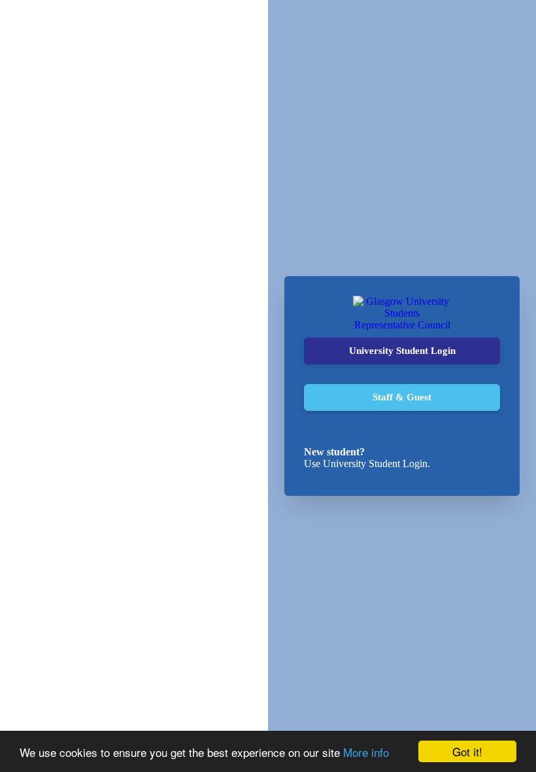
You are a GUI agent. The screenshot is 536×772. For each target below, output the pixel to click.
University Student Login (402, 350)
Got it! (467, 751)
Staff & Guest (402, 397)
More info (366, 752)
